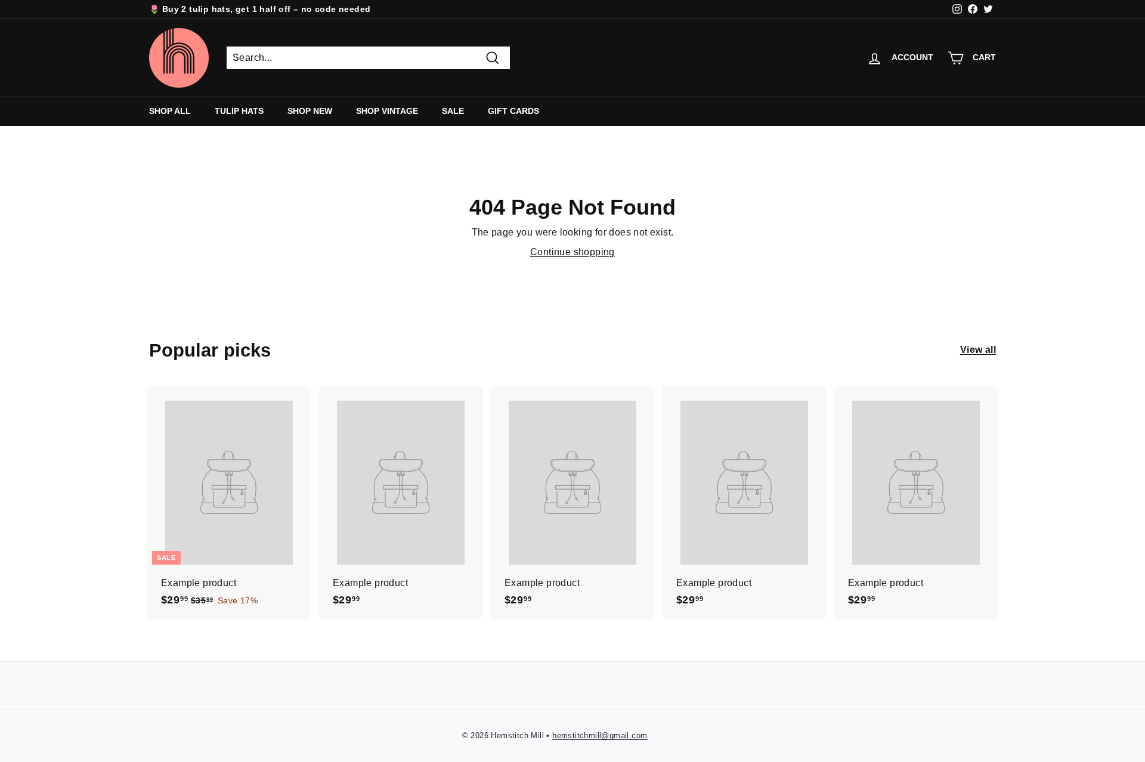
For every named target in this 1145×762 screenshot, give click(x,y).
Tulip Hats (239, 111)
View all (978, 350)
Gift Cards (513, 111)
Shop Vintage (387, 111)
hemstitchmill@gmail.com (599, 735)
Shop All (170, 111)
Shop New (309, 111)
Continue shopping (572, 252)
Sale (453, 111)
